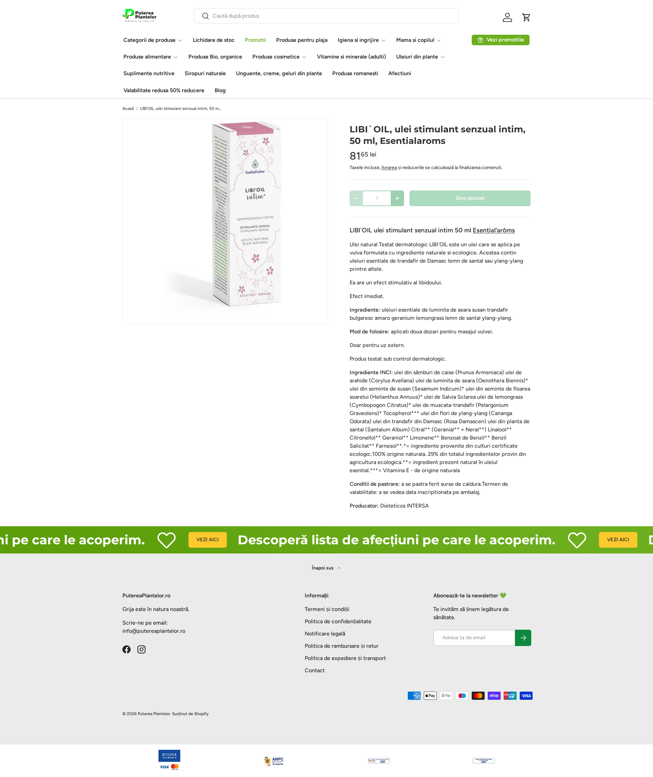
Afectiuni (399, 73)
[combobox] (326, 16)
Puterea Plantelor (154, 713)
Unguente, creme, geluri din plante (279, 73)
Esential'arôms (494, 230)
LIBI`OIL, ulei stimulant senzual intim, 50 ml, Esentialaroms (181, 108)
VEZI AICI (194, 539)
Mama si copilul (415, 40)
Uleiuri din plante (417, 56)
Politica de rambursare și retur (342, 646)
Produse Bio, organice (215, 56)
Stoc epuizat (470, 198)
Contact (315, 670)
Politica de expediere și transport (345, 658)
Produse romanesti (355, 73)
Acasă (128, 108)
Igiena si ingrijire (358, 40)
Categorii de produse (149, 40)
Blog (220, 90)
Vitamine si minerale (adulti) (351, 56)
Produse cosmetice (276, 56)
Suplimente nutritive (148, 73)
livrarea (389, 167)
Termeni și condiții (327, 609)
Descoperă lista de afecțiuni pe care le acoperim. (382, 539)
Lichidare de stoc (214, 40)
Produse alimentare (147, 56)
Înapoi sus (323, 568)
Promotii (255, 40)
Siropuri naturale (205, 73)
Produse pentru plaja (302, 40)
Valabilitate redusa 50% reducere (163, 90)
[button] (526, 17)
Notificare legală (325, 633)
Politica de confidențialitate (338, 621)
